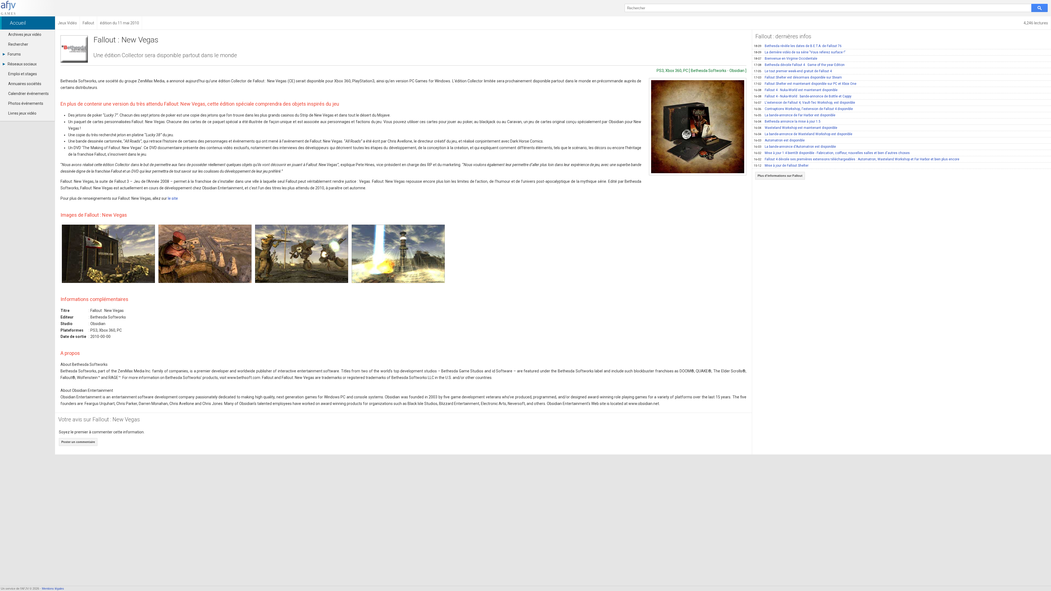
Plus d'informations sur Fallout (780, 175)
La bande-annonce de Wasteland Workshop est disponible (803, 134)
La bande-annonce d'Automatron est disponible (795, 147)
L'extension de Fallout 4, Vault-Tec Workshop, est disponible (804, 103)
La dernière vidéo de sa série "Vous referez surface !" (799, 52)
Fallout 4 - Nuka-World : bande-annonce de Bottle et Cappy (802, 96)
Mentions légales (53, 588)
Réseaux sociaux (22, 64)
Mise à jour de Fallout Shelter (781, 165)
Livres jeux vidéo (22, 113)
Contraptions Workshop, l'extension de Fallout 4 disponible (803, 109)
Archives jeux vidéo (24, 34)
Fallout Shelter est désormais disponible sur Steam (798, 77)
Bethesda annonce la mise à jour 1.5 (787, 121)
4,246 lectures (1036, 23)
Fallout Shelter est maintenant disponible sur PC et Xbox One (805, 84)
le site (173, 198)
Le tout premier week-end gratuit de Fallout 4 (793, 71)
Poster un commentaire (78, 442)
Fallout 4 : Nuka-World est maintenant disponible (796, 90)
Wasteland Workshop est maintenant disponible (795, 128)
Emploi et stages (22, 74)
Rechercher (18, 44)
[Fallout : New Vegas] (697, 126)
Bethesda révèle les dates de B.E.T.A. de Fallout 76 (798, 46)
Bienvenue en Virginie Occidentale (785, 58)
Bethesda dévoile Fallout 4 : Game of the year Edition (799, 65)
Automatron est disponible (779, 140)
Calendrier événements (28, 93)
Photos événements (25, 103)
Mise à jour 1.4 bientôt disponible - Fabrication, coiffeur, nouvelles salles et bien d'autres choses (832, 153)
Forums (14, 54)
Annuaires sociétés (24, 84)
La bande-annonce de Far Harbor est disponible (794, 115)
